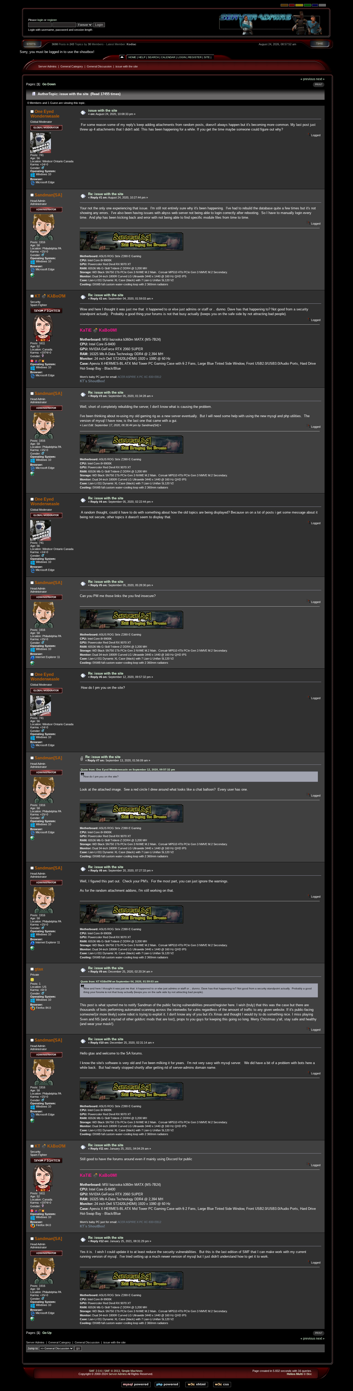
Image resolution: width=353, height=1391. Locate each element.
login (40, 19)
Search (153, 57)
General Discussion (99, 66)
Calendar (168, 57)
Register (195, 57)
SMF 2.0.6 (95, 1370)
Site (207, 57)
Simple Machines (132, 1370)
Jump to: (33, 1348)
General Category (71, 66)
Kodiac (131, 44)
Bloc (309, 1373)
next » (320, 79)
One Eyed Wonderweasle (44, 113)
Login (182, 57)
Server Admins (47, 66)
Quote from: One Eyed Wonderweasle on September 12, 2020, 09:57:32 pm (128, 769)
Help (142, 57)
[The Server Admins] (32, 276)
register (52, 19)
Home (132, 57)
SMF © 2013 (112, 1370)
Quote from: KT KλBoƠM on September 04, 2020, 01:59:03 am (119, 981)
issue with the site (127, 66)
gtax (39, 969)
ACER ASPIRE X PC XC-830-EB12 (139, 376)
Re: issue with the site (105, 194)
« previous (308, 79)
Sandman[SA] (48, 195)
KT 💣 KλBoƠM (50, 296)
